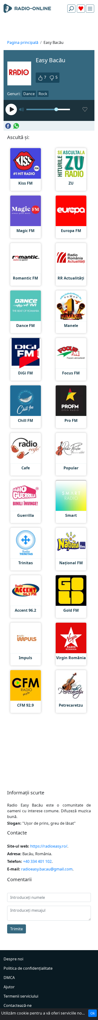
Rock (43, 93)
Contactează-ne (18, 1005)
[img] (90, 9)
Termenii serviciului (21, 996)
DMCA (9, 977)
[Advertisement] (49, 28)
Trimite (16, 929)
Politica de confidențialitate (28, 968)
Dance (29, 93)
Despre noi (13, 959)
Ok (92, 1013)
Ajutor (9, 986)
